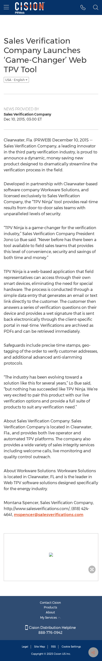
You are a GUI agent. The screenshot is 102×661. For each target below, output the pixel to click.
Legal (25, 646)
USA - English (15, 80)
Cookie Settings (71, 646)
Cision (57, 654)
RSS (53, 646)
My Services (49, 617)
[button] (83, 7)
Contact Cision (50, 602)
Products (50, 607)
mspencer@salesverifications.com (48, 514)
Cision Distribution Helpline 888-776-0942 (52, 630)
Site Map (39, 646)
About (50, 612)
